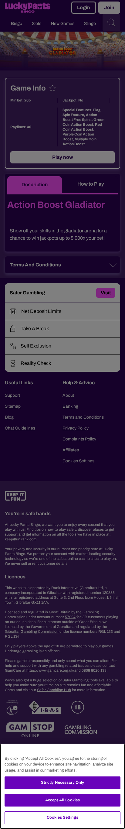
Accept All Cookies (62, 800)
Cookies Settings (62, 817)
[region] (62, 786)
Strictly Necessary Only (62, 782)
